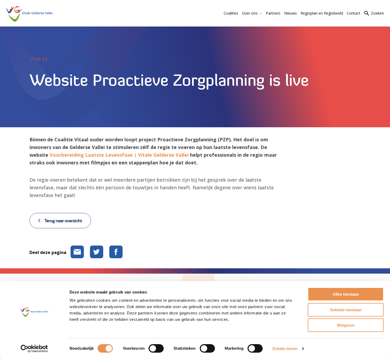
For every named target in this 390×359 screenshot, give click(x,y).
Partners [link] (273, 13)
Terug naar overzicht (63, 220)
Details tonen (284, 348)
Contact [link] (353, 13)
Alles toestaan (346, 294)
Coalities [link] (231, 13)
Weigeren (345, 325)
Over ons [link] (250, 13)
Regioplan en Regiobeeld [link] (322, 13)
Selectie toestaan (346, 310)
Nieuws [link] (290, 13)
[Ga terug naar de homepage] (29, 13)
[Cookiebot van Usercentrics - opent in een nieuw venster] (34, 349)
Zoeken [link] (377, 13)
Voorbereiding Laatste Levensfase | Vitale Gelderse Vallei (119, 155)
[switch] (156, 348)
